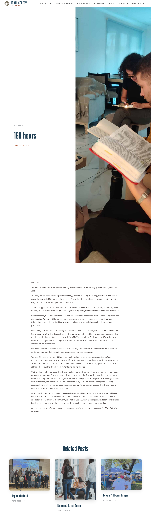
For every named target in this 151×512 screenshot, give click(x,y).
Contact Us (138, 3)
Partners (99, 3)
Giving (122, 3)
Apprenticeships (64, 3)
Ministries (43, 3)
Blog (111, 3)
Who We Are (83, 3)
